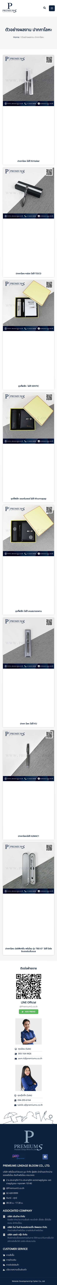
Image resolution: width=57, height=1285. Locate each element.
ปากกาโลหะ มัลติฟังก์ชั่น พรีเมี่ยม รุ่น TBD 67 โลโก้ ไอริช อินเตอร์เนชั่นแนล (28, 950)
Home (16, 37)
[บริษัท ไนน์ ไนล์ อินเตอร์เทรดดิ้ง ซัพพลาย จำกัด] (4, 1227)
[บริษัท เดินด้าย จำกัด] (4, 1216)
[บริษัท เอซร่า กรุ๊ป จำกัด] (4, 1235)
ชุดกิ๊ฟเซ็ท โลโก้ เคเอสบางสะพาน (28, 611)
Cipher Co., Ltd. (39, 1281)
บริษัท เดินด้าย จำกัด (16, 1216)
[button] (44, 8)
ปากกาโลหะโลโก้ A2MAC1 (28, 836)
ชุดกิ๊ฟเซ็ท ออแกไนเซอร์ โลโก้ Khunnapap (28, 498)
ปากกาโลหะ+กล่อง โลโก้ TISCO (28, 273)
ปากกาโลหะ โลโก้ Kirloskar (28, 161)
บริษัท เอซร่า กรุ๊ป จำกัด (17, 1234)
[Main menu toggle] (52, 8)
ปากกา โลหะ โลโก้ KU (28, 723)
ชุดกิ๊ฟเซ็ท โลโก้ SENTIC (28, 386)
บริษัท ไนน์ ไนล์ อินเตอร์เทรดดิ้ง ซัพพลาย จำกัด (27, 1227)
